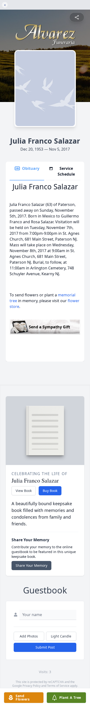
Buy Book (50, 490)
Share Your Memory (31, 565)
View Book (24, 490)
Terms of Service (58, 686)
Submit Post (45, 647)
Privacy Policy (32, 686)
